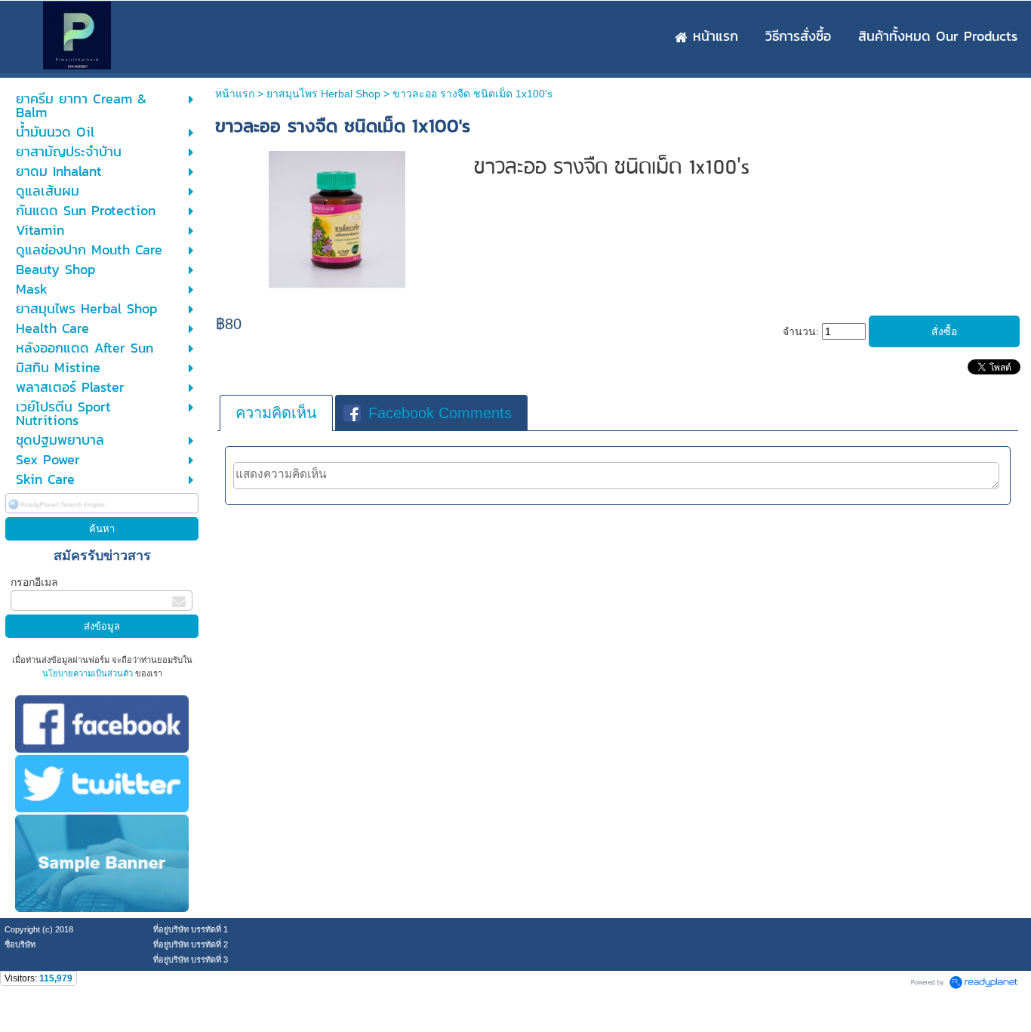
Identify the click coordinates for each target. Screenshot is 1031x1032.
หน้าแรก (234, 94)
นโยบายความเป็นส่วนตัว (88, 673)
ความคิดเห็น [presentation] (276, 413)
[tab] (276, 413)
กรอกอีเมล (34, 582)
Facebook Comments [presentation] (440, 413)
